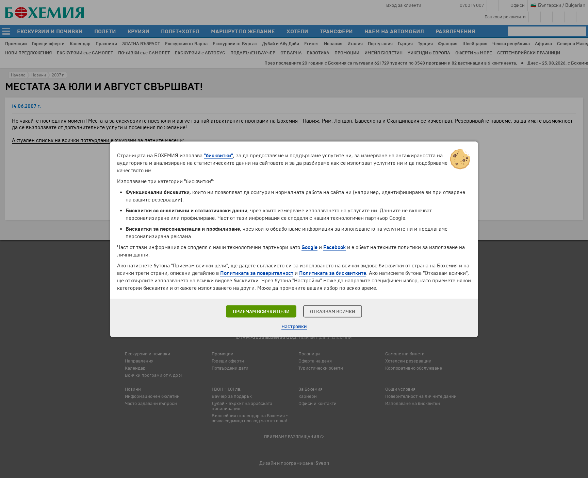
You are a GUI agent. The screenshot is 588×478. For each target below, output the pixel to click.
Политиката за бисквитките (332, 273)
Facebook (334, 247)
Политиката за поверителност (256, 273)
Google (309, 247)
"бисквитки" (218, 155)
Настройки (294, 326)
